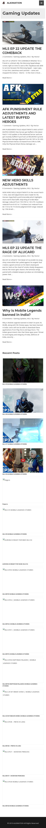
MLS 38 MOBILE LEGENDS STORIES (14, 414)
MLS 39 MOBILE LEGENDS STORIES (14, 384)
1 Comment (6, 125)
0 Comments (7, 188)
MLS (28, 57)
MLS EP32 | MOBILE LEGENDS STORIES (15, 624)
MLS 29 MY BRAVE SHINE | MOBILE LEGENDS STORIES (21, 716)
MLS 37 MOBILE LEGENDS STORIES (14, 444)
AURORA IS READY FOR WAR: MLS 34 (15, 564)
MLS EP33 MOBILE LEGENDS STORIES (15, 594)
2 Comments (7, 57)
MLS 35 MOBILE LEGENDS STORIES (14, 534)
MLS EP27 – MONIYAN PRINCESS (13, 776)
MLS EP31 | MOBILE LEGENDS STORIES (15, 654)
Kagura (5, 504)
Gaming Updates (20, 57)
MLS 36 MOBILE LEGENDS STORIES (14, 474)
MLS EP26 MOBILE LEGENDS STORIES (15, 806)
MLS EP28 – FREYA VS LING (11, 746)
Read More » (7, 78)
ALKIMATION (14, 3)
